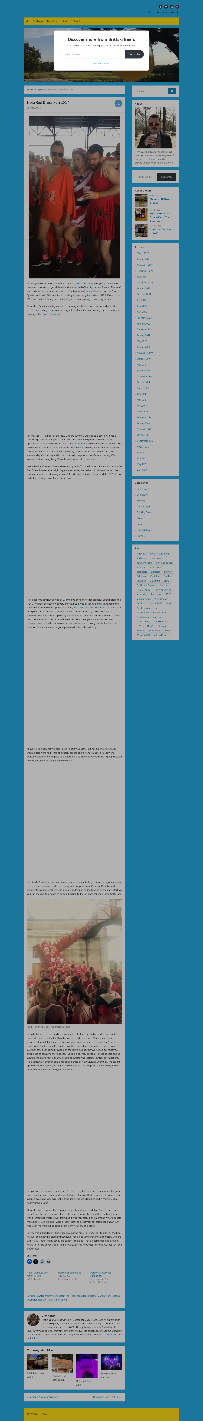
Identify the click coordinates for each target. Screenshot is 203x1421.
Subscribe (134, 54)
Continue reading (101, 63)
